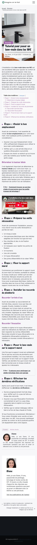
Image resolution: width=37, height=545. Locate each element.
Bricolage (8, 42)
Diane (14, 434)
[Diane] (7, 437)
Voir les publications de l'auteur (18, 495)
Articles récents (14, 429)
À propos (5, 429)
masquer (22, 95)
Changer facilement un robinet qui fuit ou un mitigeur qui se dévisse (20, 508)
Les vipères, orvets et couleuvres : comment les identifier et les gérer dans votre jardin (18, 504)
